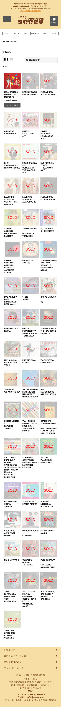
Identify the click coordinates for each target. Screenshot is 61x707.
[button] (7, 19)
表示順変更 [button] (34, 60)
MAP (30, 691)
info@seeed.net (35, 697)
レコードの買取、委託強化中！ (30, 11)
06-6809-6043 (36, 694)
